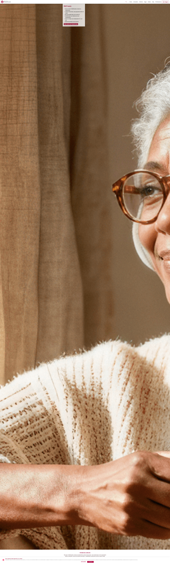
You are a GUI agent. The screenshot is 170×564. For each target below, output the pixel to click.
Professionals (158, 2)
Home (131, 2)
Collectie (141, 2)
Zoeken (149, 2)
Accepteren (90, 561)
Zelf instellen (83, 561)
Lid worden (135, 2)
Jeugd (145, 2)
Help (153, 2)
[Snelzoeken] (126, 2)
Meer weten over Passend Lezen (70, 24)
